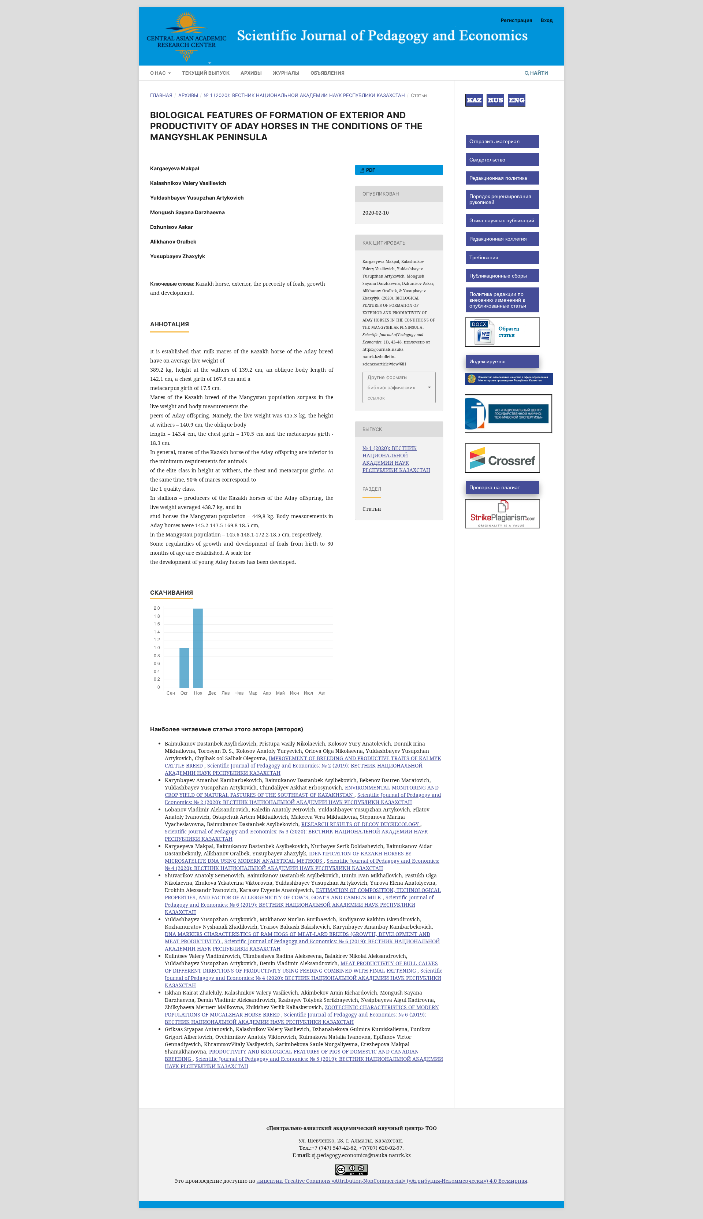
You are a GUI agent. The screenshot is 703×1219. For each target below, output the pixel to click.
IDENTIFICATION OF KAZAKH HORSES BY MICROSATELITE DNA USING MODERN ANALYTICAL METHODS (288, 857)
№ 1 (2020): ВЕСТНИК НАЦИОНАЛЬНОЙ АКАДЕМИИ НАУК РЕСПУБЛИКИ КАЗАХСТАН (304, 95)
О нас (158, 73)
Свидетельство (487, 160)
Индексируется (487, 361)
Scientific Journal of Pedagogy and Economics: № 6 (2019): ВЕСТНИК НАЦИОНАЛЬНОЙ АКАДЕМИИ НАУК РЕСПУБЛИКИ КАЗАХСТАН (299, 904)
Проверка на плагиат (494, 487)
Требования (483, 257)
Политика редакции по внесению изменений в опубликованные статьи (497, 300)
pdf (370, 170)
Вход (547, 20)
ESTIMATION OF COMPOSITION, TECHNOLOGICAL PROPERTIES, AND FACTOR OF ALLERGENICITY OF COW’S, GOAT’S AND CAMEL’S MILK (303, 894)
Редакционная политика (498, 178)
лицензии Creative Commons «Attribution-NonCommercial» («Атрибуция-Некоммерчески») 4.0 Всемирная (392, 1180)
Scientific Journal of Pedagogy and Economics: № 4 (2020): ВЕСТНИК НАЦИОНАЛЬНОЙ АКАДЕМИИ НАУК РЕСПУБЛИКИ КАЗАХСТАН (302, 864)
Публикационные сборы (498, 276)
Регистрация (516, 20)
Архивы (251, 73)
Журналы (286, 73)
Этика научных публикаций (501, 220)
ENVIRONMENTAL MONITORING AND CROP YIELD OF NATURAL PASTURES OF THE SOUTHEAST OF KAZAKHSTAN (302, 791)
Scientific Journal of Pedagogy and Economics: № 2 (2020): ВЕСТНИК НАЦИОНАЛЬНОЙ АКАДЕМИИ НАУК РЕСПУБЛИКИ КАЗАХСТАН (303, 798)
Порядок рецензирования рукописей (500, 199)
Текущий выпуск (206, 73)
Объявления (327, 73)
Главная (161, 95)
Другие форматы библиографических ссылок (391, 387)
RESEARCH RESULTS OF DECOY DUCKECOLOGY (360, 824)
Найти (538, 73)
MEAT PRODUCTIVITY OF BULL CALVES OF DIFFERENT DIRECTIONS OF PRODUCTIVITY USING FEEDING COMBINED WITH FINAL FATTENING (301, 967)
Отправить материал (494, 141)
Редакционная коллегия (498, 239)
